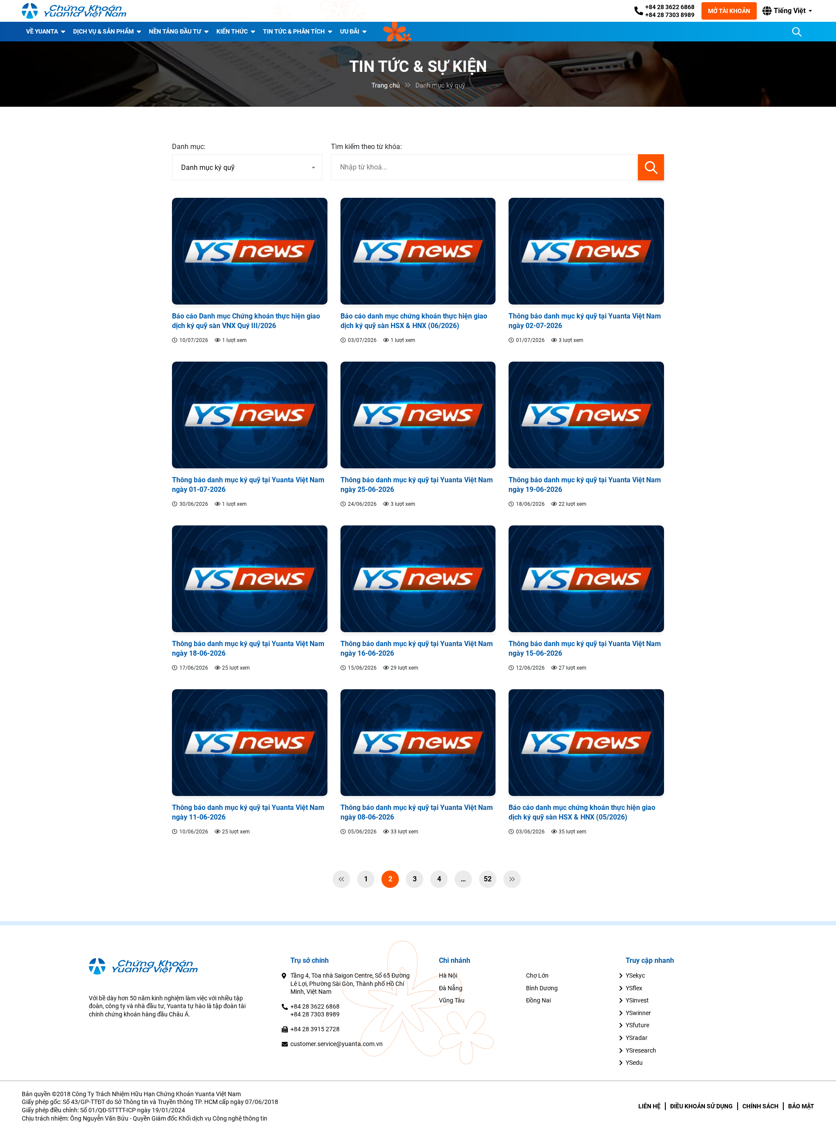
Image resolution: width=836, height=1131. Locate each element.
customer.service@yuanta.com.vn (336, 1043)
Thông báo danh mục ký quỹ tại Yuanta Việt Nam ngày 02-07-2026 (585, 321)
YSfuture (637, 1025)
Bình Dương (542, 988)
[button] (787, 11)
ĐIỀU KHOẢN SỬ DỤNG (701, 1106)
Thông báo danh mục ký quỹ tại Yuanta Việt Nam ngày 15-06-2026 (585, 648)
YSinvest (637, 1000)
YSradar (636, 1037)
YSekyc (635, 975)
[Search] (797, 32)
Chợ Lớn (537, 975)
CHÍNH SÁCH (760, 1106)
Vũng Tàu (452, 1000)
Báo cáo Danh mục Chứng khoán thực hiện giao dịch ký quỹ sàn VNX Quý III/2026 (246, 321)
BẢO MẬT (801, 1106)
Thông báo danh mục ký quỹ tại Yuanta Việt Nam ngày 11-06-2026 (248, 812)
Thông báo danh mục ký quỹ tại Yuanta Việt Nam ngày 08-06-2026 (416, 812)
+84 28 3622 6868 (669, 6)
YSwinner (638, 1012)
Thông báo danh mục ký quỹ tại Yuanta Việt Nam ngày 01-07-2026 (248, 485)
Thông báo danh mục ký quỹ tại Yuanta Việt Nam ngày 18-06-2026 (248, 648)
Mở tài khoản (729, 10)
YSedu (634, 1062)
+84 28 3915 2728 (315, 1029)
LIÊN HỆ (649, 1106)
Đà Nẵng (450, 988)
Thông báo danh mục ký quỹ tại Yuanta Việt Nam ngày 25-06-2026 (416, 485)
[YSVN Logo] (74, 11)
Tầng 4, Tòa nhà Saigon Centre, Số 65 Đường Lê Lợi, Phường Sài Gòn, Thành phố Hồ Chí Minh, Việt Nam (350, 983)
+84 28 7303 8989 (669, 14)
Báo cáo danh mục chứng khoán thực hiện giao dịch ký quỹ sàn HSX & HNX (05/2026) (582, 812)
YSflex (634, 988)
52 (488, 879)
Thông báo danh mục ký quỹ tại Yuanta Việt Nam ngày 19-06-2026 (585, 485)
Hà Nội (448, 975)
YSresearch (641, 1050)
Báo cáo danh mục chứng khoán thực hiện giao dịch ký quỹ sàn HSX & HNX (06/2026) (413, 321)
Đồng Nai (538, 1000)
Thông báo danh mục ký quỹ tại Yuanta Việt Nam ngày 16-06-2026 (416, 648)
